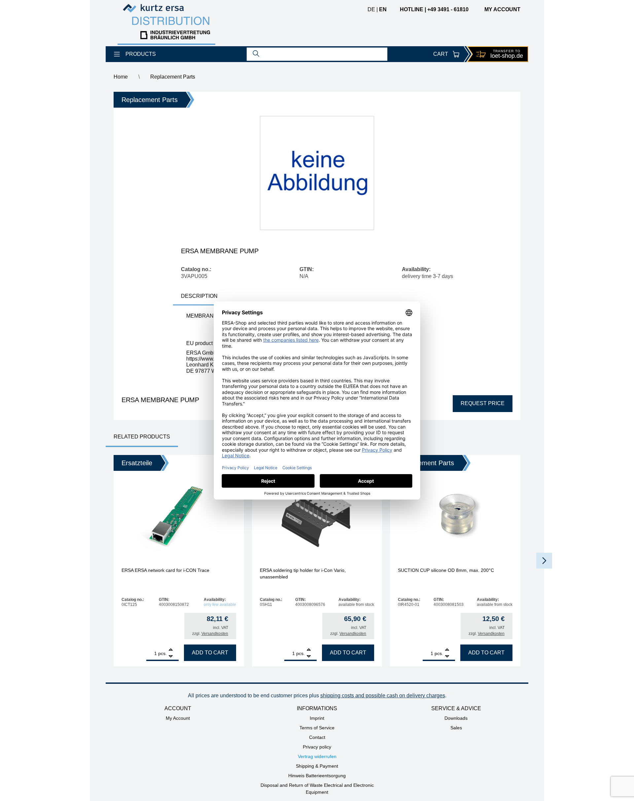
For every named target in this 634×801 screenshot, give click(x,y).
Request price (483, 403)
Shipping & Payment (317, 766)
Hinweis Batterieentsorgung (317, 775)
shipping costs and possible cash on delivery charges (382, 695)
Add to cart (210, 652)
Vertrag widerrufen (317, 756)
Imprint (317, 718)
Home (121, 77)
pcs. (162, 653)
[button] (544, 561)
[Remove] (170, 656)
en (383, 9)
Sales (456, 727)
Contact (317, 737)
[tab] (199, 296)
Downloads (456, 718)
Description (199, 296)
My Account (178, 718)
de (371, 9)
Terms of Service (317, 727)
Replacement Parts (172, 77)
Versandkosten (214, 633)
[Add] (170, 650)
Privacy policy (317, 746)
